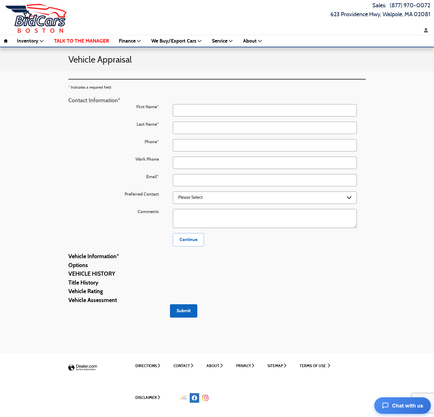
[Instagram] (205, 398)
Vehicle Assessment (92, 300)
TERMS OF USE (313, 365)
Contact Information (94, 100)
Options (78, 265)
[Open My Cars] (424, 30)
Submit (184, 310)
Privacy (243, 365)
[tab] (217, 100)
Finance (127, 41)
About (250, 41)
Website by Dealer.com (82, 368)
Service (219, 41)
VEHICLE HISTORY (91, 273)
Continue (188, 239)
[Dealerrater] (183, 398)
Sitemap (275, 365)
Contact (181, 365)
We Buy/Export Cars (173, 41)
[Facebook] (194, 398)
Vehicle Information (93, 256)
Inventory (27, 41)
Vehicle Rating (85, 291)
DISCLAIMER (146, 397)
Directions (146, 365)
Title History (83, 282)
